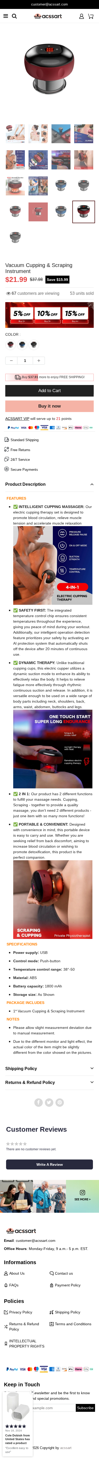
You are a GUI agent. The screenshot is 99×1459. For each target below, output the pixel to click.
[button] (49, 1164)
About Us (17, 1273)
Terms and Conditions (73, 1324)
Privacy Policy (20, 1312)
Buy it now (49, 406)
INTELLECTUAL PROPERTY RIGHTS (26, 1343)
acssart (66, 1448)
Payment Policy (68, 1285)
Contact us (64, 1273)
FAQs (13, 1285)
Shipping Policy (67, 1312)
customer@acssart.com (49, 4)
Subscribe (85, 1408)
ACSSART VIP (17, 418)
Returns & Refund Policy (24, 1326)
